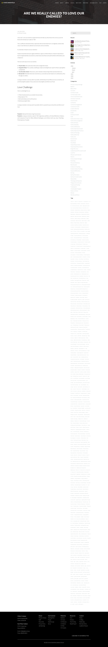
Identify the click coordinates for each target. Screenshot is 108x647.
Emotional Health (75, 114)
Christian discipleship (78, 252)
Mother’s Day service (86, 427)
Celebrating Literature (82, 233)
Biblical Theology (76, 222)
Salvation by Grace (84, 474)
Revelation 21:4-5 (73, 467)
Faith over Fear (85, 312)
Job (88, 386)
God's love (87, 344)
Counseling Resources (85, 267)
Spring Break (73, 495)
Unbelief (82, 516)
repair (82, 582)
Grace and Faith (75, 357)
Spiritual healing (76, 493)
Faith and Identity (75, 124)
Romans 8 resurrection (80, 472)
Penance (72, 444)
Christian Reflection (54, 116)
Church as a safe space (78, 261)
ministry (75, 570)
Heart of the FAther (81, 363)
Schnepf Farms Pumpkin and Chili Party (80, 476)
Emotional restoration (78, 295)
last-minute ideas (77, 565)
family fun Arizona (78, 550)
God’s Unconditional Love (83, 350)
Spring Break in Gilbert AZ (84, 493)
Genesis (75, 335)
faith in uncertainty (79, 546)
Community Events (75, 106)
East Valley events (75, 278)
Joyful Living (79, 391)
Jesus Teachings (75, 378)
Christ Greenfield (85, 237)
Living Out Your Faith (85, 399)
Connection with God (74, 267)
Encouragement (84, 295)
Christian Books (78, 239)
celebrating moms (84, 533)
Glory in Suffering (80, 342)
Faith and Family (74, 122)
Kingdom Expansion (84, 393)
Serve (49, 624)
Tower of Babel (85, 508)
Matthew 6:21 (76, 420)
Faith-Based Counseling (74, 314)
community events (79, 538)
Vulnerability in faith (76, 521)
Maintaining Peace (87, 414)
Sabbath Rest (78, 474)
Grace (80, 357)
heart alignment (82, 557)
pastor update (76, 578)
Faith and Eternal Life (86, 303)
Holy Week (73, 142)
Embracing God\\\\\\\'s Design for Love (82, 288)
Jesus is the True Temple (74, 384)
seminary (88, 587)
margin (84, 567)
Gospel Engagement (80, 352)
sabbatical (76, 587)
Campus (67, 2)
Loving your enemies (27, 116)
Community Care (73, 263)
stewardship (74, 595)
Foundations (79, 331)
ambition (77, 527)
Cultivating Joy (78, 271)
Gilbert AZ (76, 337)
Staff (40, 619)
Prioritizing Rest (85, 452)
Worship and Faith (77, 525)
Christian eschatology (79, 254)
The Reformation (76, 506)
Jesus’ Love (75, 386)
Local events (82, 406)
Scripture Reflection (78, 478)
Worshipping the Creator (85, 525)
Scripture (72, 480)
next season (81, 574)
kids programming (77, 563)
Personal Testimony (75, 162)
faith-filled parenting (85, 546)
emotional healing (73, 544)
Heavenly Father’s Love (78, 365)
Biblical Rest (73, 88)
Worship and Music (75, 195)
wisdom (73, 604)
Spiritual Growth (79, 489)
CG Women (63, 624)
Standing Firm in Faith (78, 495)
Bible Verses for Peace (78, 216)
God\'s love (81, 346)
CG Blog (81, 619)
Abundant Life (83, 203)
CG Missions (63, 622)
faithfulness (72, 548)
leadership (82, 565)
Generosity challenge (85, 333)
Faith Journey (87, 299)
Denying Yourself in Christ (75, 276)
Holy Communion (86, 367)
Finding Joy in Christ (85, 320)
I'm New (57, 2)
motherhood (83, 570)
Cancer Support (87, 231)
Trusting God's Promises (80, 512)
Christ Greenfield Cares (78, 235)
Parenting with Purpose (77, 440)
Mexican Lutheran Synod (83, 423)
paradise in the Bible (77, 576)
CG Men (62, 626)
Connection (79, 267)
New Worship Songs (76, 431)
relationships (79, 582)
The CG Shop (73, 622)
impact (85, 561)
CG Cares (73, 90)
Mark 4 (72, 416)
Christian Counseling (85, 239)
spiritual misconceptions (86, 591)
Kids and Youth (94, 2)
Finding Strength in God (79, 322)
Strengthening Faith (86, 497)
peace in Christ (81, 578)
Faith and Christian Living (28, 114)
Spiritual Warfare (81, 491)
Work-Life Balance (75, 523)
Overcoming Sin (83, 435)
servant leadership (73, 589)
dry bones (82, 542)
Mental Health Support (82, 420)
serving (78, 589)
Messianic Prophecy (76, 423)
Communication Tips (85, 261)
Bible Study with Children (85, 214)
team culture (85, 595)
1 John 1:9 (72, 201)
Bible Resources (78, 214)
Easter (72, 112)
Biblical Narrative (78, 220)
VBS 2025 (72, 518)
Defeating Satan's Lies (77, 273)
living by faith (75, 567)
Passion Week (83, 440)
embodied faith (86, 542)
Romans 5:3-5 (74, 472)
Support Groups (78, 499)
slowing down (82, 589)
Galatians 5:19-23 (73, 333)
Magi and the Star (80, 414)
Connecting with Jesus (86, 265)
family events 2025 (87, 548)
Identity (74, 374)
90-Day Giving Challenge (76, 84)
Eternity (86, 297)
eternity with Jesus (80, 544)
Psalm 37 (87, 455)
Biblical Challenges (38, 118)
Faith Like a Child (73, 301)
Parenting (73, 160)
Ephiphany (78, 297)
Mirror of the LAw (84, 425)
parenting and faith (84, 576)
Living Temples (80, 401)
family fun (83, 550)
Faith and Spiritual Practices (77, 130)
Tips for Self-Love (79, 508)
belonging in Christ (77, 529)
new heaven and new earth (78, 572)
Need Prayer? (73, 624)
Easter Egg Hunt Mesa (78, 280)
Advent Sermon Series (75, 205)
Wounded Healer (73, 527)
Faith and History (79, 305)
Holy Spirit (79, 369)
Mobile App (82, 622)
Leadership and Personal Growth (78, 150)
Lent (71, 397)
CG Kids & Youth (74, 92)
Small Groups (51, 622)
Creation (85, 269)
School (72, 2)
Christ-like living (73, 239)
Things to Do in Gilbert (82, 506)
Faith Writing (78, 301)
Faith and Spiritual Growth (77, 128)
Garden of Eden (79, 333)
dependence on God (84, 540)
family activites (77, 548)
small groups (87, 589)
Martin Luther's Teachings (80, 416)
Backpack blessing (77, 210)
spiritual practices (78, 593)
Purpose (81, 457)
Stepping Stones (79, 497)
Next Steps (79, 2)
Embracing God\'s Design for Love (78, 286)
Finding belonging (75, 325)
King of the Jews (74, 148)
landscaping (72, 565)
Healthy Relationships (74, 363)
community (85, 538)
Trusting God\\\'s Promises (78, 514)
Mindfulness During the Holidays (76, 425)
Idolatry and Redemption (80, 374)
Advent (81, 205)
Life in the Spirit (84, 397)
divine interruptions (77, 542)
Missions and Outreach (76, 154)
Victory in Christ (74, 191)
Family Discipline (85, 316)
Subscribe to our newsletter (80, 635)
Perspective (82, 446)
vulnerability (80, 602)
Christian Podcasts (77, 248)
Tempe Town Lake (85, 501)
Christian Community (75, 98)
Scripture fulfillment (84, 478)
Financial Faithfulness (81, 318)
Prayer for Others (29, 118)
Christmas (76, 259)
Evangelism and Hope (74, 299)
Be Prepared (77, 212)
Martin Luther (87, 416)
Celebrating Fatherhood (74, 233)
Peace (89, 442)
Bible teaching (84, 216)
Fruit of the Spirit (84, 331)
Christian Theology (77, 250)
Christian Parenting (79, 246)
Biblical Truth (82, 222)
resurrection (72, 587)
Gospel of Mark (86, 352)
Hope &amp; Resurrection (77, 146)
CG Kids (78, 231)
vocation (72, 602)
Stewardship (73, 179)
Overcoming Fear (77, 435)
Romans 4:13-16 (83, 469)
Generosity (73, 140)
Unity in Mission (86, 516)
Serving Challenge (83, 482)
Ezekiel (83, 299)
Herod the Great (85, 365)
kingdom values (83, 563)
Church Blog (81, 259)
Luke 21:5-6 (83, 410)
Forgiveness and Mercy (44, 116)
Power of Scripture (79, 448)
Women (72, 193)
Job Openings (42, 626)
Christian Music (73, 246)
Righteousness (73, 469)
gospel (79, 557)
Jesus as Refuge (87, 378)
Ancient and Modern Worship (77, 207)
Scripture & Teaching (75, 166)
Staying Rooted (74, 497)
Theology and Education (76, 181)
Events (105, 2)
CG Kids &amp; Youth (75, 94)
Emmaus (80, 293)
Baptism (72, 86)
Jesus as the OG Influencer (81, 380)
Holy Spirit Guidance (74, 369)
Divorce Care (86, 276)
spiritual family (74, 591)
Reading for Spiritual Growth (78, 459)
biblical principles (75, 531)
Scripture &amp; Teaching (76, 168)
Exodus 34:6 (80, 299)
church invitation (73, 538)
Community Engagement (76, 104)
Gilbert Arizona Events (81, 337)
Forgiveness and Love (74, 329)
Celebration (88, 233)
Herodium (72, 367)
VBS (75, 518)
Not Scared (81, 431)
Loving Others (75, 408)
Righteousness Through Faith (81, 467)
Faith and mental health (83, 310)
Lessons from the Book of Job (77, 397)
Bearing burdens (81, 212)
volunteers (75, 602)
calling (80, 533)
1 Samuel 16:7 (80, 201)
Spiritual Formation (75, 175)
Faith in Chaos (75, 312)
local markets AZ (79, 567)
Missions (77, 427)
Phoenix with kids (87, 446)
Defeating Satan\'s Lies (85, 273)
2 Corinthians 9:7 (86, 201)
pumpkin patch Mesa (77, 580)
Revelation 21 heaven (86, 465)
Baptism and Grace (84, 210)
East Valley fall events (82, 278)
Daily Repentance (83, 271)
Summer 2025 (73, 499)
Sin (86, 484)
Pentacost (75, 444)
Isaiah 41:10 (85, 376)
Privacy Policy (42, 624)
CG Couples (63, 628)
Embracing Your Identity (74, 293)
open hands (88, 574)
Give (100, 2)
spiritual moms (73, 593)
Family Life (73, 136)
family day (81, 548)
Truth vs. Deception (77, 516)
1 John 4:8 (76, 201)
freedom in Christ (81, 553)
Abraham (78, 203)
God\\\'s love (76, 348)
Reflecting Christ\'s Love (76, 461)
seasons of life (84, 587)
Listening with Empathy (78, 399)
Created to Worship (74, 269)
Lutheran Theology (82, 412)
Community (73, 102)
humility (77, 561)
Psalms (79, 457)
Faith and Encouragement (76, 120)
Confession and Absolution (78, 265)
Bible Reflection (73, 214)
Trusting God (74, 187)
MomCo (72, 156)
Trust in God (85, 510)
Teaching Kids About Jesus (78, 501)
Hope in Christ (77, 371)
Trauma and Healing (75, 185)
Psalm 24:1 (84, 455)
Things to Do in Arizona (76, 183)
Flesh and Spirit (81, 325)
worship (76, 604)
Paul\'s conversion (77, 442)
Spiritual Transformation (76, 177)
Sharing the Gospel (78, 484)
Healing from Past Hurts (85, 361)
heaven (86, 559)
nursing (85, 574)
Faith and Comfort (73, 303)
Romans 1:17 (78, 469)
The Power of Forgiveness (81, 504)
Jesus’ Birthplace (83, 384)
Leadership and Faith (86, 395)
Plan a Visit (41, 622)
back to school (86, 527)
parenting (72, 578)
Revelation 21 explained (78, 465)
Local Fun (73, 152)
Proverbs (72, 455)
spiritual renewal (84, 593)
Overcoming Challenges (76, 158)
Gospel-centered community (81, 354)
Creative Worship (75, 108)
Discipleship (73, 110)
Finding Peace (73, 322)
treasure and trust (79, 597)
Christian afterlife (83, 250)
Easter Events (84, 280)
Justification (84, 391)
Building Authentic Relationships (79, 229)
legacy (85, 565)
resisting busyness (86, 582)
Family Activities (79, 316)
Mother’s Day (73, 429)
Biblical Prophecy (84, 220)
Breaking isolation (78, 227)
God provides (86, 342)
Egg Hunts (79, 282)
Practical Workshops (76, 450)
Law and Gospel (75, 395)
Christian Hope (73, 244)
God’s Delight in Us (82, 348)
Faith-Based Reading (82, 314)
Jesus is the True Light (86, 382)
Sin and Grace (83, 484)
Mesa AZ (88, 420)
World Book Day (81, 523)
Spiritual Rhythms (85, 489)
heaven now (75, 559)
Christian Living (84, 244)
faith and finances (86, 544)
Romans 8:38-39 (73, 474)
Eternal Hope (82, 297)
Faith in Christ (80, 312)
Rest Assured (74, 164)
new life (74, 574)
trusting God (84, 599)
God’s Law (53, 118)
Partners (72, 619)
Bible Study (72, 216)
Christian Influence (79, 244)
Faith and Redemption (86, 308)
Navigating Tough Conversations (80, 429)
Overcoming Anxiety (74, 433)
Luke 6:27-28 (35, 116)
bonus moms (87, 531)
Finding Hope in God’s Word (77, 320)
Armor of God (84, 207)
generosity (75, 555)
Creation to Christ (80, 269)
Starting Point (51, 617)
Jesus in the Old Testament (78, 382)
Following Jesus (86, 325)
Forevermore (37, 114)
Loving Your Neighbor (81, 408)
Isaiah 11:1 (80, 376)
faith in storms (73, 546)
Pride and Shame (79, 452)
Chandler (72, 235)
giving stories (85, 555)
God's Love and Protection (81, 344)
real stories (82, 580)
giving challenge (79, 555)
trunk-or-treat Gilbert (86, 597)
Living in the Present (77, 406)
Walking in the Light (83, 521)
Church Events (74, 100)
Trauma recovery (79, 510)
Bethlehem (87, 212)
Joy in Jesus (75, 391)
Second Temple (76, 480)
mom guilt (78, 570)
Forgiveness (75, 331)
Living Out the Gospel (74, 401)
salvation (80, 587)
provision (72, 580)
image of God (81, 561)
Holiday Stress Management (78, 367)
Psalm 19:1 (76, 455)
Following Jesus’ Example (23, 120)
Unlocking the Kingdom (76, 189)
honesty (72, 561)
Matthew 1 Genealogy (74, 418)
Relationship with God (84, 461)
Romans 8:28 (86, 472)
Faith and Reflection (75, 126)
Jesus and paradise (81, 378)
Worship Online (83, 624)
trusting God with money (78, 599)
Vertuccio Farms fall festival (80, 518)
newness (77, 574)
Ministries (85, 2)
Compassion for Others (80, 263)
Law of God (80, 395)
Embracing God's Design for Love (76, 284)
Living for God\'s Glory (81, 403)
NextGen (63, 617)
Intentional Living (75, 376)
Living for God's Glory (86, 401)
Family (76, 318)
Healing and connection (77, 361)
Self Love (80, 480)
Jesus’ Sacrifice (80, 386)
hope (74, 561)
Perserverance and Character (82, 444)
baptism (72, 529)
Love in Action (47, 118)
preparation (86, 578)
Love (71, 408)
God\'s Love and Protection (75, 346)
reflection (86, 580)
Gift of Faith (79, 335)
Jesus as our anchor (74, 380)
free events (76, 553)
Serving (72, 172)
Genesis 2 (72, 335)
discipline (72, 542)
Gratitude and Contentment (75, 359)
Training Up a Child (73, 510)
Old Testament (86, 431)
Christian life (84, 256)
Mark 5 (74, 416)
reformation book (73, 582)
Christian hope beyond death (77, 256)
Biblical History (83, 218)
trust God (72, 599)
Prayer (87, 450)
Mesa (71, 423)
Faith (72, 116)
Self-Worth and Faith (86, 480)
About (62, 2)
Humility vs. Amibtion (83, 371)
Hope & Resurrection (75, 144)
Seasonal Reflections (75, 170)
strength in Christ (79, 595)
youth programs (80, 604)
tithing (75, 597)
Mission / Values (42, 617)
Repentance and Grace (79, 463)
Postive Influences (73, 448)
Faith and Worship (75, 134)
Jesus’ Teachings (60, 118)
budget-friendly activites (74, 533)
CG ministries (82, 231)
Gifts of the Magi (84, 335)
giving (76, 557)
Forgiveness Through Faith (83, 327)
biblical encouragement (83, 529)
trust (88, 599)
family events (73, 550)
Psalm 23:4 (80, 455)
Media (80, 617)
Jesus (79, 384)
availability (81, 527)
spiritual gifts (80, 591)
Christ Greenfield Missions (78, 237)
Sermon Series (73, 482)
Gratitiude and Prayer (84, 357)
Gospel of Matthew (73, 354)
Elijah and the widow (84, 282)
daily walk (78, 540)
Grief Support (82, 359)
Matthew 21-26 (80, 418)
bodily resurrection (82, 531)
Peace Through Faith (84, 442)
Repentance (86, 463)
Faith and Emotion (80, 303)
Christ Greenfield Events (76, 96)
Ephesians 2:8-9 (73, 297)
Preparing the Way (73, 452)
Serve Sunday (78, 482)
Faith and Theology (75, 132)
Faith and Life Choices (79, 308)
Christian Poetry (83, 248)
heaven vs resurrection (80, 559)
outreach (72, 576)
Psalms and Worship (74, 457)
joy (87, 561)
